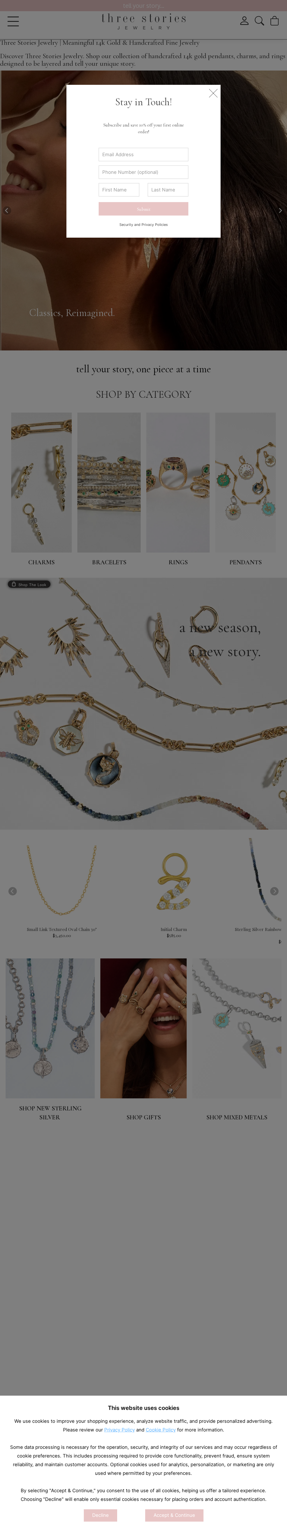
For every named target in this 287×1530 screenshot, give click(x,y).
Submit (144, 209)
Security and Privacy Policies (143, 225)
